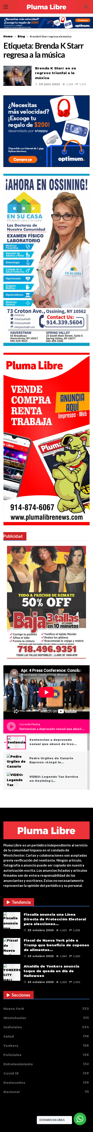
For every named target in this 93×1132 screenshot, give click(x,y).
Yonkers (46, 1045)
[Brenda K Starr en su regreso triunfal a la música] (17, 76)
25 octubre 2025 (41, 930)
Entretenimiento (46, 1064)
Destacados (46, 1082)
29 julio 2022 (49, 84)
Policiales (46, 1055)
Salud (46, 1036)
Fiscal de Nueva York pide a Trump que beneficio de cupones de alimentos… (56, 945)
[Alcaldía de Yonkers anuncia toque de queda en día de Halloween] (11, 972)
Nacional (46, 1092)
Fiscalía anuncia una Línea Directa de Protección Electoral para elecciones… (55, 919)
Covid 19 (46, 1073)
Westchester (46, 1018)
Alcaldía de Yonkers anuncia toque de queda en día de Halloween (51, 971)
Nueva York (46, 1008)
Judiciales (46, 1027)
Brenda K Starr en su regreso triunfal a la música (55, 73)
